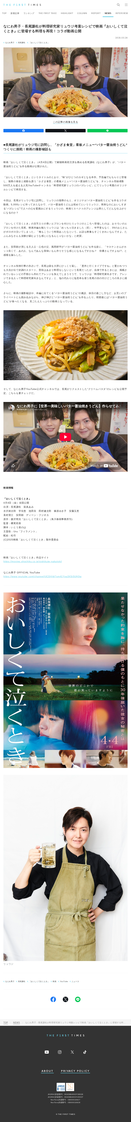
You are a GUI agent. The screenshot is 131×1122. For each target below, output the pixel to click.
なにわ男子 (9, 42)
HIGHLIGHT (67, 13)
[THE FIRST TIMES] (22, 5)
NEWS (108, 13)
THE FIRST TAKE (48, 13)
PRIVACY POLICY (75, 1071)
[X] (65, 130)
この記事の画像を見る (65, 122)
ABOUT (47, 1071)
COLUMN (82, 13)
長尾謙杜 (21, 42)
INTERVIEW (121, 13)
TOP (4, 13)
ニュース (75, 981)
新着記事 (15, 13)
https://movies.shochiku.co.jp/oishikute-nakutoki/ (32, 561)
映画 (54, 981)
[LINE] (107, 130)
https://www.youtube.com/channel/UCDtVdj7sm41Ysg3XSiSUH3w (42, 576)
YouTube (64, 981)
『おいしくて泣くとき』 (39, 42)
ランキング (29, 13)
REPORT (96, 13)
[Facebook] (23, 130)
